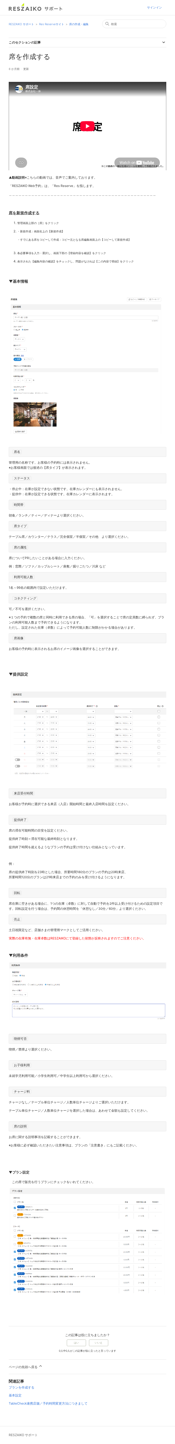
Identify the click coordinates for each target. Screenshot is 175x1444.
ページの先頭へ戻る (23, 1367)
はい (76, 1342)
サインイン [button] (154, 7)
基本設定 (15, 1395)
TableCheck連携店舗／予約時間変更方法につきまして (48, 1403)
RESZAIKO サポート (21, 24)
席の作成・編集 (79, 24)
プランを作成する (21, 1387)
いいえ (98, 1342)
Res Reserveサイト (51, 24)
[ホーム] (36, 10)
